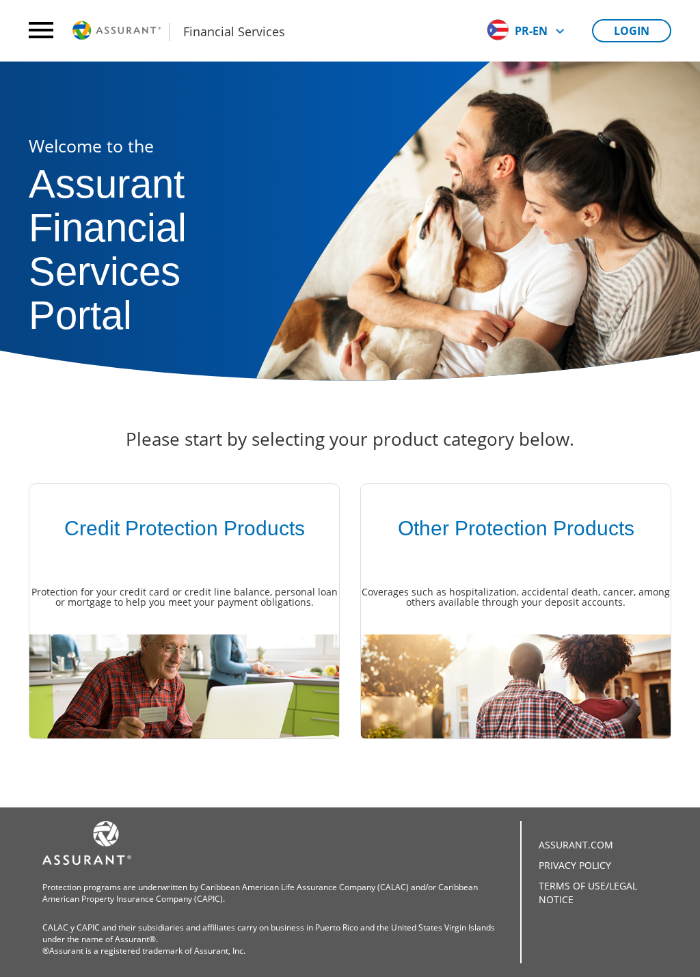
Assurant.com (576, 844)
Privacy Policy (575, 865)
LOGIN (631, 30)
